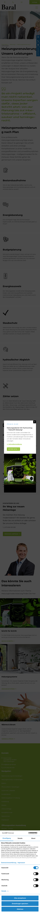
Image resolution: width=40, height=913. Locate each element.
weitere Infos (12, 449)
